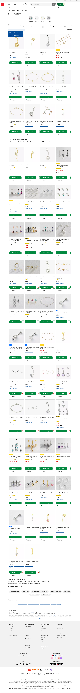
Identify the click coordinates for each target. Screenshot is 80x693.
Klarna (42, 639)
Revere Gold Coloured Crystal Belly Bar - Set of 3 (47, 493)
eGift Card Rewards (44, 635)
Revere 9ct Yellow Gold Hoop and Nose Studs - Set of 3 (15, 277)
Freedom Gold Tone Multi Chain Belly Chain (47, 348)
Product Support (28, 643)
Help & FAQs (11, 626)
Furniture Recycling (44, 646)
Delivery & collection (29, 626)
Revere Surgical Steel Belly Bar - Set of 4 (16, 203)
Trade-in (42, 648)
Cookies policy (40, 673)
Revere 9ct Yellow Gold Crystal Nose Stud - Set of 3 (32, 312)
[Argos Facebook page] (20, 664)
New (24, 26)
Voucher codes (43, 632)
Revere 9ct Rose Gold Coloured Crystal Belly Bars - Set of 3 (15, 240)
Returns (26, 628)
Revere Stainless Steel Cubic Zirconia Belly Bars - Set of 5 (47, 240)
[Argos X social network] (23, 664)
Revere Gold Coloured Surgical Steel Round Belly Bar (16, 51)
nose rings (53, 615)
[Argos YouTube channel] (17, 664)
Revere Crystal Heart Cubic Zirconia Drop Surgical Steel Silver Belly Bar (16, 348)
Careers (58, 630)
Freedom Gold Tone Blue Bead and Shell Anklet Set (46, 383)
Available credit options (13, 57)
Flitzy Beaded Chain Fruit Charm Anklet (46, 122)
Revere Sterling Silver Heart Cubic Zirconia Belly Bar (31, 382)
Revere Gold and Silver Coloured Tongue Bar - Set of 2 (31, 493)
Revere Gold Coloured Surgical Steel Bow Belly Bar (16, 165)
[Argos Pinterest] (26, 664)
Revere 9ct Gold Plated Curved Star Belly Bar (62, 346)
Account (10, 632)
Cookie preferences (48, 673)
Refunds (26, 630)
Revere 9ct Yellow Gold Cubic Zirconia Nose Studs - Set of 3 (32, 277)
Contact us (11, 628)
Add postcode (13, 29)
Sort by (9, 24)
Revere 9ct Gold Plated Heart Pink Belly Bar (46, 528)
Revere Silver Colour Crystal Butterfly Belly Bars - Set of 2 (16, 312)
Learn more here (23, 656)
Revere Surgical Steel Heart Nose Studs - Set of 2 (15, 382)
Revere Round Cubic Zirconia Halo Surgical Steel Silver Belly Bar (62, 313)
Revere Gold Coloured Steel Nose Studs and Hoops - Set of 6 (62, 277)
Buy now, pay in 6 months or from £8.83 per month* (32, 531)
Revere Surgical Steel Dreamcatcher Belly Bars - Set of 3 (16, 457)
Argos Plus (27, 635)
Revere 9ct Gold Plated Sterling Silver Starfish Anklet (32, 87)
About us (58, 626)
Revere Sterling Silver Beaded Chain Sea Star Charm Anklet (47, 312)
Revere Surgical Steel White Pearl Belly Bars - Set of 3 (62, 166)
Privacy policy (33, 673)
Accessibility (22, 673)
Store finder (11, 630)
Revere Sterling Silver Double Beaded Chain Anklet (16, 418)
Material (54, 26)
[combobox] (41, 4)
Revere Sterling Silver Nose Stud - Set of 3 (32, 418)
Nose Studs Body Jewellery (45, 604)
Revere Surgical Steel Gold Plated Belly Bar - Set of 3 (31, 457)
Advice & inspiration (13, 635)
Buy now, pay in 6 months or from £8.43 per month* (16, 567)
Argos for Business (60, 628)
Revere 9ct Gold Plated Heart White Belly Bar (16, 562)
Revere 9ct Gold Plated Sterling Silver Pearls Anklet (16, 122)
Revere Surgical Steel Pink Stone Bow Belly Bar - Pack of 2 (16, 87)
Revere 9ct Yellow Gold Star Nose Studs (31, 165)
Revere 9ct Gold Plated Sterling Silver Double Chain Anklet (47, 87)
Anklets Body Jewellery (22, 604)
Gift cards (43, 630)
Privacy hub (28, 673)
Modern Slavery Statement (62, 635)
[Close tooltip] (22, 32)
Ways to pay (43, 626)
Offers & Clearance (34, 26)
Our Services (43, 628)
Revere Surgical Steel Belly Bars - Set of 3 (63, 419)
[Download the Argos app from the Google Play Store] (60, 664)
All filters (66, 26)
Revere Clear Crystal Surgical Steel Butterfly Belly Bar (16, 529)
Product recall (27, 645)
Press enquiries (60, 632)
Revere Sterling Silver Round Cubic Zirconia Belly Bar (47, 418)
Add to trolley (15, 62)
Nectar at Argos (44, 641)
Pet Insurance (43, 643)
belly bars (32, 612)
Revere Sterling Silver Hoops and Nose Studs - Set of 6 (31, 202)
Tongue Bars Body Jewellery (33, 604)
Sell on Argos (59, 637)
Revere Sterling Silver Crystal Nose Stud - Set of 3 (62, 240)
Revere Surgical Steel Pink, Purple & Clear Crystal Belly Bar (63, 382)
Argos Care (27, 640)
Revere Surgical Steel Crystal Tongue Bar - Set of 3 (16, 493)
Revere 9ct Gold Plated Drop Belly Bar (32, 527)
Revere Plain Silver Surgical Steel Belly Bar (47, 277)
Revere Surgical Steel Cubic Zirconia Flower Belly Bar (63, 87)
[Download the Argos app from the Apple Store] (53, 664)
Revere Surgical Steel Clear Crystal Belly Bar (47, 165)
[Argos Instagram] (30, 664)
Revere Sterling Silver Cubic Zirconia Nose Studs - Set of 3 (47, 202)
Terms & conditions (56, 673)
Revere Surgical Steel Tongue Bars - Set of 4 (32, 241)
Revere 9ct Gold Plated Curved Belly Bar (63, 122)
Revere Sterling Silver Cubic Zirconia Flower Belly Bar (47, 51)
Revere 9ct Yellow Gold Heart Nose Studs (31, 51)
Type (46, 26)
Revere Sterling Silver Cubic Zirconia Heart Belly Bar (32, 122)
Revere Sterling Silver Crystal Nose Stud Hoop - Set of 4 (62, 493)
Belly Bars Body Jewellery (56, 604)
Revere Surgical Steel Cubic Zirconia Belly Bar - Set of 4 (63, 457)
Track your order (28, 632)
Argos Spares (27, 647)
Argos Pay (43, 637)
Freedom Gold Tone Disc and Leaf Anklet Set (62, 53)
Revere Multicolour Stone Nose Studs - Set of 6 (63, 202)
